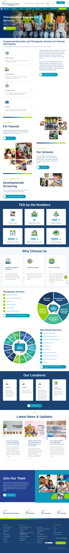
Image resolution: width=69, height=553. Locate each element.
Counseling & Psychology (24, 534)
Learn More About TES (49, 74)
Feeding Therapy (22, 540)
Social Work (39, 532)
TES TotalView (5, 538)
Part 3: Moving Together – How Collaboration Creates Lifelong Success (57, 442)
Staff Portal (62, 8)
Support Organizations (6, 534)
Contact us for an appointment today (17, 315)
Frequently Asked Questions (58, 532)
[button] (1, 8)
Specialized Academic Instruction (50, 355)
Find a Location (36, 405)
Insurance (4, 532)
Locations (38, 8)
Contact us (11, 138)
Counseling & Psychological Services (14, 298)
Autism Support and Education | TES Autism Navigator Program (27, 533)
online (28, 275)
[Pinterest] (65, 538)
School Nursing (46, 349)
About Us (6, 8)
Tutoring (45, 362)
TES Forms (5, 540)
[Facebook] (54, 538)
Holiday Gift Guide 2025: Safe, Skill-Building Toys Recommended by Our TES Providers (35, 443)
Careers (61, 2)
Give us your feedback (57, 534)
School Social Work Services (49, 352)
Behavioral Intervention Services (50, 336)
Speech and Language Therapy (42, 538)
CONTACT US (11, 28)
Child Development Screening (15, 196)
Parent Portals (54, 8)
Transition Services (40, 540)
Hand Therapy (9, 301)
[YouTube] (63, 538)
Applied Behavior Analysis (11, 294)
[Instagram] (56, 538)
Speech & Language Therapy (12, 311)
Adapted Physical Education (49, 333)
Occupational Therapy (11, 304)
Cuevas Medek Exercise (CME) (24, 536)
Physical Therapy (10, 307)
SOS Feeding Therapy (40, 534)
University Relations (6, 536)
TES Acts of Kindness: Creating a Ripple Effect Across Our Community (12, 442)
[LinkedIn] (60, 538)
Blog (45, 8)
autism (14, 133)
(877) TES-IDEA (40, 3)
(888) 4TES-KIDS (29, 3)
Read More (9, 456)
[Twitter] (58, 538)
